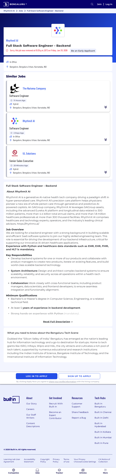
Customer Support (77, 405)
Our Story (31, 403)
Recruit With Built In (56, 405)
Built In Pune (101, 443)
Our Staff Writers (31, 416)
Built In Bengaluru (100, 405)
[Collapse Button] (106, 107)
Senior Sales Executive (21, 161)
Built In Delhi (101, 417)
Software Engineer (19, 95)
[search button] (92, 4)
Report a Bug (79, 417)
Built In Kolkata (103, 432)
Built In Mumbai (103, 437)
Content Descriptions (33, 425)
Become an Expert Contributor (55, 415)
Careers (30, 409)
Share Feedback (80, 412)
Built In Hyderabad (100, 425)
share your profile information (62, 381)
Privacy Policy (56, 460)
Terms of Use (66, 460)
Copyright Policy (45, 460)
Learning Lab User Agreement (12, 460)
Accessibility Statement (29, 460)
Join (99, 4)
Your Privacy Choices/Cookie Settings (85, 460)
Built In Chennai (103, 412)
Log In (109, 4)
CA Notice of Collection (104, 460)
